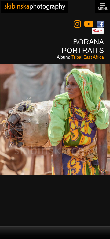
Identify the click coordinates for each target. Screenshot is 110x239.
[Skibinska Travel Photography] (34, 6)
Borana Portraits (83, 46)
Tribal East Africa (88, 57)
